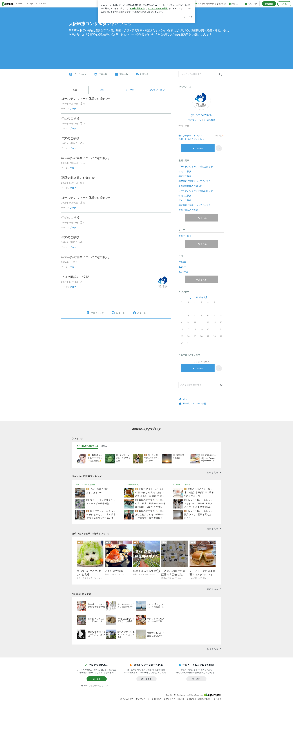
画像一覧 (123, 74)
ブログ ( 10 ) (185, 236)
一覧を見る (201, 217)
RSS (185, 399)
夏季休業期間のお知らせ (78, 178)
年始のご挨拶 (70, 118)
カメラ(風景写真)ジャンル (87, 446)
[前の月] (190, 298)
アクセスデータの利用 (175, 699)
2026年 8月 (201, 297)
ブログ (73, 108)
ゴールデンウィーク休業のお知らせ (85, 98)
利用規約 (157, 699)
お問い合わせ (143, 699)
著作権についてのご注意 (194, 403)
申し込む (196, 679)
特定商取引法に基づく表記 (200, 699)
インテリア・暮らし (182, 484)
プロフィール (194, 120)
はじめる (97, 679)
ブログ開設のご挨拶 (75, 277)
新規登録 (269, 3)
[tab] (87, 446)
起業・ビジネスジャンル (190, 139)
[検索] (220, 74)
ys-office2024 (201, 115)
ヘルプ (218, 699)
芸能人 (104, 446)
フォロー (199, 148)
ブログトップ (79, 74)
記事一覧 (103, 74)
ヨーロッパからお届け (85, 484)
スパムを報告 (128, 699)
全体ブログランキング (189, 135)
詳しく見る (146, 679)
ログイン (284, 3)
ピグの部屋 (209, 120)
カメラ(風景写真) (132, 484)
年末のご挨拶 (70, 138)
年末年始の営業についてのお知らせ (85, 158)
